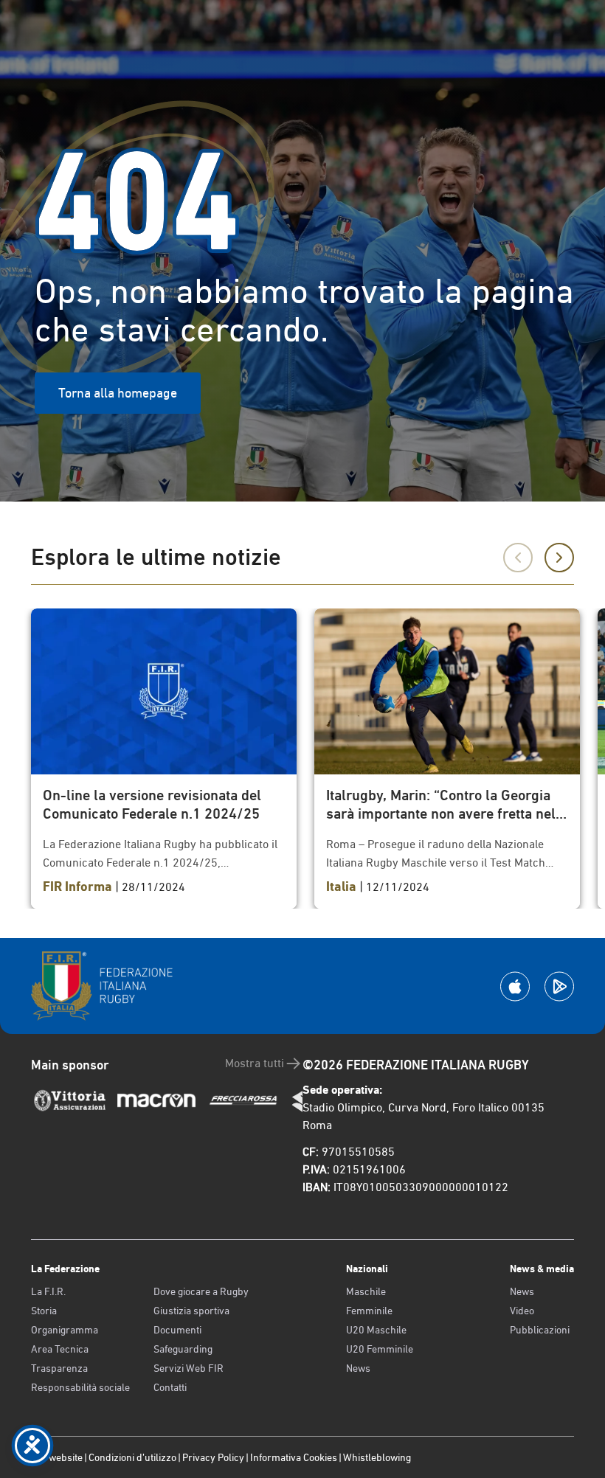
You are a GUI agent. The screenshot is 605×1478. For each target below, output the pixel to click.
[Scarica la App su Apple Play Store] (515, 986)
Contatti (170, 1387)
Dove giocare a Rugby (201, 1291)
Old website (57, 1457)
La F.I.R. (48, 1291)
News (358, 1368)
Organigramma (64, 1330)
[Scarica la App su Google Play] (559, 986)
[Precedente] (518, 557)
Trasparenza (59, 1368)
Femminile (369, 1310)
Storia (44, 1310)
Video (522, 1310)
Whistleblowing (377, 1457)
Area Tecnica (60, 1349)
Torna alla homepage (117, 392)
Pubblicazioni (540, 1330)
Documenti (177, 1330)
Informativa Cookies (293, 1457)
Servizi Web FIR (188, 1368)
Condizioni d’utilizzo (132, 1457)
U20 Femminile (379, 1349)
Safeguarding (182, 1349)
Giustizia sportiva (191, 1310)
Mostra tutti (254, 1063)
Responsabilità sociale (80, 1387)
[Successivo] (559, 557)
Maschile (366, 1291)
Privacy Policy (213, 1457)
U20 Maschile (376, 1330)
